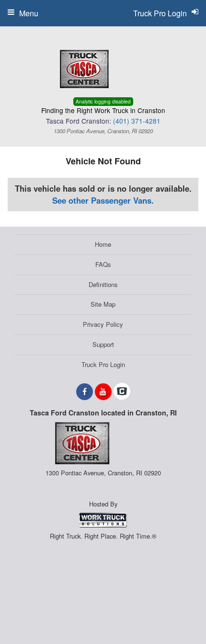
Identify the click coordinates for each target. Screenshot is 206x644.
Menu (28, 13)
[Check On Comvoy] (122, 391)
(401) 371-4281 (136, 121)
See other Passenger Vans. (103, 200)
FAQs (103, 264)
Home (103, 244)
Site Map (103, 304)
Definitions (103, 284)
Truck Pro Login (103, 364)
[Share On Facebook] (84, 391)
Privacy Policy (103, 324)
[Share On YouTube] (103, 391)
